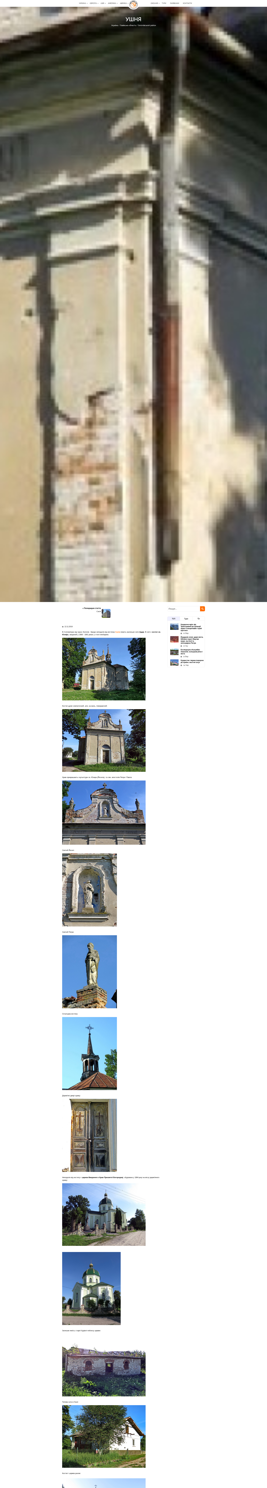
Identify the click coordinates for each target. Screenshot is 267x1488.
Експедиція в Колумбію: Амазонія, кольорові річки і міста (192, 652)
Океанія (154, 3)
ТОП (173, 619)
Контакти (187, 3)
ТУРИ (164, 3)
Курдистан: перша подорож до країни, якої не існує (192, 661)
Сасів (117, 632)
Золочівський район (147, 25)
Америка (112, 3)
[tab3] (198, 619)
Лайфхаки (174, 3)
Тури (186, 619)
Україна (82, 3)
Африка (123, 3)
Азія (102, 3)
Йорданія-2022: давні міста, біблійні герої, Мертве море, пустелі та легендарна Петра (192, 640)
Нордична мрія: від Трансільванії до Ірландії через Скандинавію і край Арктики (191, 627)
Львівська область (128, 25)
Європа (93, 3)
